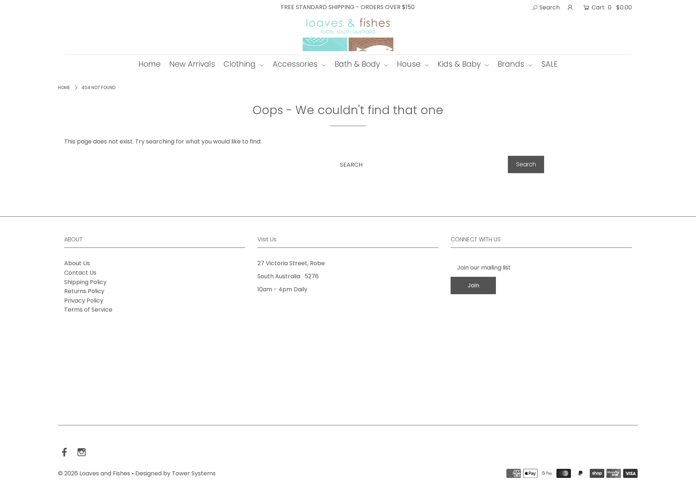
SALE (549, 64)
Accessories (296, 64)
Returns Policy (84, 291)
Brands (512, 64)
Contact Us (80, 272)
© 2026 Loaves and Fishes (94, 473)
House (410, 64)
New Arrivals (192, 64)
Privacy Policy (83, 300)
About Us (77, 263)
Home (149, 64)
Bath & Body (358, 64)
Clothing (241, 64)
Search (549, 7)
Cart (611, 7)
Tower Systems (194, 473)
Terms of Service (88, 309)
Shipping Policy (85, 282)
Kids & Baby (460, 64)
